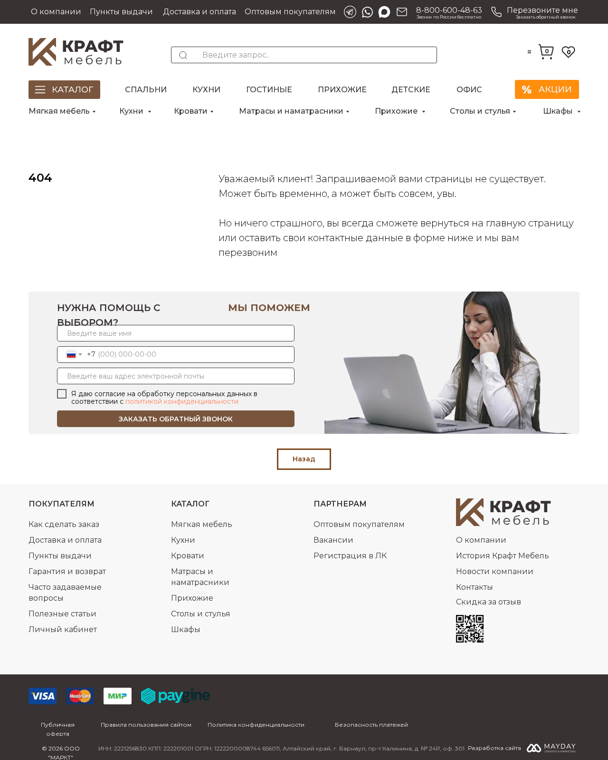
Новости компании (494, 571)
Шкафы (559, 111)
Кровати (191, 111)
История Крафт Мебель (502, 555)
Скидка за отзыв (488, 601)
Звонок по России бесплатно (449, 16)
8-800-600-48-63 (449, 10)
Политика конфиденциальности (256, 724)
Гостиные (269, 89)
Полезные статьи (62, 613)
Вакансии (333, 540)
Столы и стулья (480, 111)
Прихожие (342, 89)
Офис (469, 89)
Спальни (146, 89)
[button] (533, 12)
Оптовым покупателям (290, 11)
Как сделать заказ (63, 524)
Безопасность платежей (371, 724)
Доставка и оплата (199, 11)
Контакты (474, 587)
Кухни (206, 89)
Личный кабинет (62, 629)
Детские (410, 89)
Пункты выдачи (121, 11)
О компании (56, 11)
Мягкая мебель (59, 111)
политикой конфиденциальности (181, 401)
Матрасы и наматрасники (291, 111)
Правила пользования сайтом (146, 724)
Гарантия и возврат (67, 571)
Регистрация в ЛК (350, 555)
